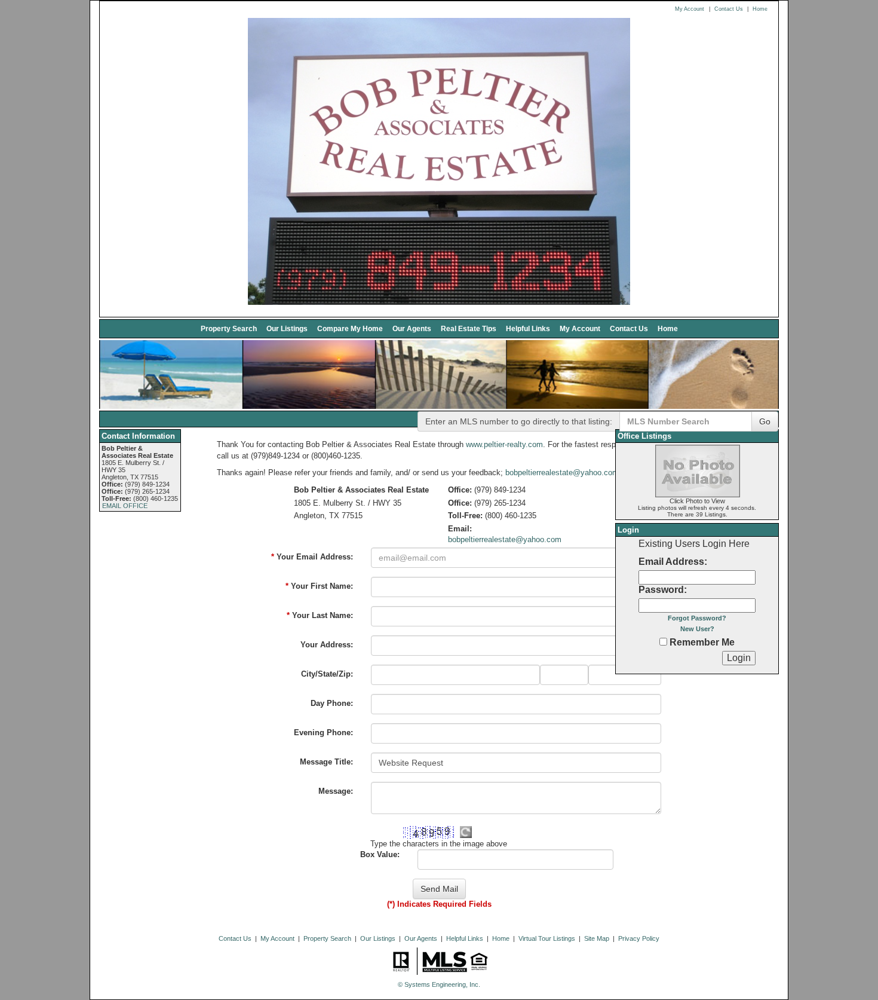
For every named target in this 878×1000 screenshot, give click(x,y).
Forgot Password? (697, 618)
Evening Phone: (323, 732)
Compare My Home (350, 328)
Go (764, 421)
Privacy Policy (638, 938)
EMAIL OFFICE (125, 505)
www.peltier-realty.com (504, 444)
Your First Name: (319, 586)
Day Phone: (332, 703)
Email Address (671, 561)
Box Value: (380, 854)
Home (760, 9)
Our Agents (411, 328)
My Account (689, 9)
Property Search (229, 328)
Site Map (596, 938)
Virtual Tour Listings (546, 938)
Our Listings (287, 328)
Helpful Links (528, 328)
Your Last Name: (320, 615)
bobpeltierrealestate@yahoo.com (562, 472)
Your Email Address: (312, 556)
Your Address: (326, 644)
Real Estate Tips (468, 328)
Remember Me (701, 642)
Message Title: (326, 761)
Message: (335, 791)
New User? (697, 628)
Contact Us (728, 9)
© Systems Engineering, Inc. (439, 984)
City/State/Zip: (327, 673)
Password (661, 590)
